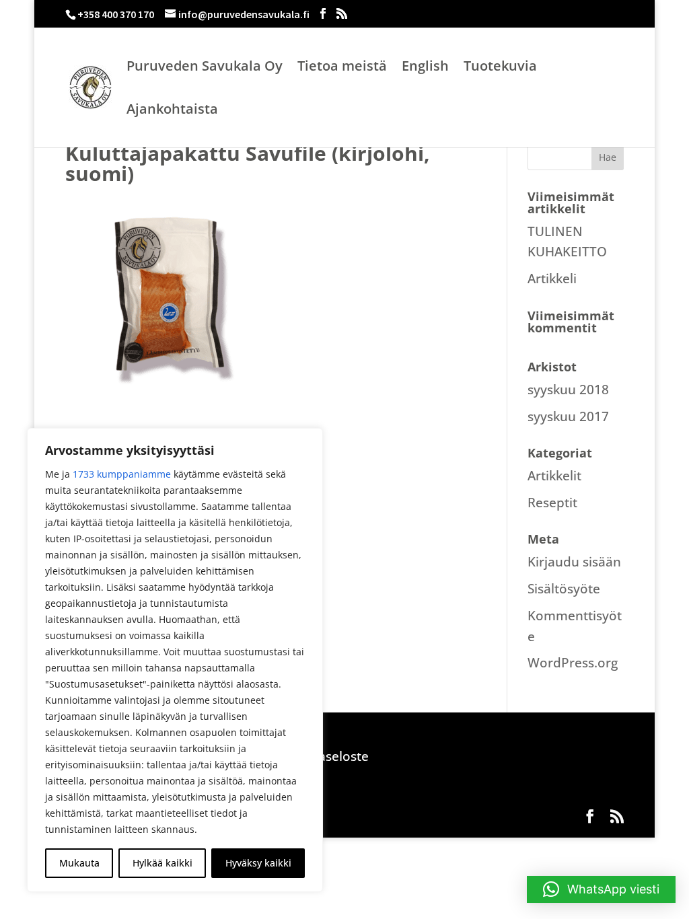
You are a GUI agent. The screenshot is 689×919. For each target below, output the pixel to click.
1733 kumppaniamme (122, 474)
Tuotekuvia (500, 68)
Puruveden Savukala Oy (204, 68)
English (425, 68)
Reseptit (552, 502)
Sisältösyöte (564, 588)
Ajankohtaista (172, 111)
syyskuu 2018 (568, 389)
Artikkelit (554, 475)
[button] (601, 889)
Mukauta (79, 862)
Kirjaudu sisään (574, 562)
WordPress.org (573, 662)
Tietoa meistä (342, 68)
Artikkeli (552, 278)
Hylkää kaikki (162, 862)
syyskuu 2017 (568, 416)
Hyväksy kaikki (258, 862)
